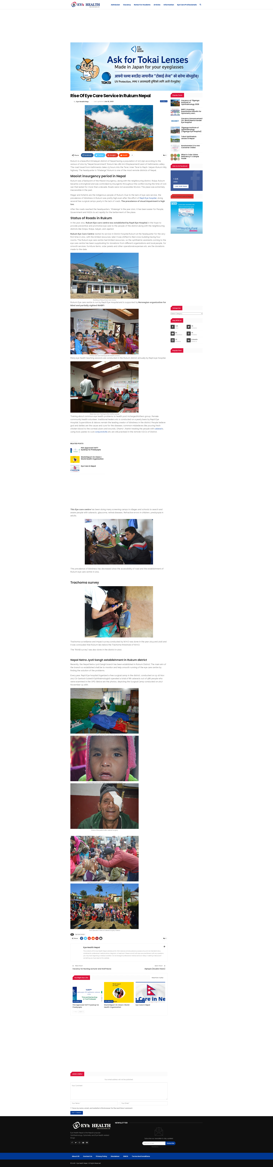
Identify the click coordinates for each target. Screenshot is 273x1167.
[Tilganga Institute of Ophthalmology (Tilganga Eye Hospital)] (175, 130)
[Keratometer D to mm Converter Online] (175, 148)
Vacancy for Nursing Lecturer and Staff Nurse (92, 969)
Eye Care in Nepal (88, 466)
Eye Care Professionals (187, 5)
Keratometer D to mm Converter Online (190, 147)
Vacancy (127, 5)
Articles (157, 5)
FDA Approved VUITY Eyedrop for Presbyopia (91, 449)
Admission (115, 5)
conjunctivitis (101, 432)
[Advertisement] (136, 26)
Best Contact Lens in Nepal (182, 196)
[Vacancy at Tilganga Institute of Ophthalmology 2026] (175, 103)
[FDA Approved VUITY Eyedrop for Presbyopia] (75, 450)
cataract (158, 428)
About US (75, 1156)
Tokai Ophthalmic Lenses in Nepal (189, 137)
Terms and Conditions (141, 1156)
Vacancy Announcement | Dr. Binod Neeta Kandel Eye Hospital (192, 120)
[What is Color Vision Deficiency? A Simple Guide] (175, 157)
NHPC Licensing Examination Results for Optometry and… (191, 111)
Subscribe (170, 1143)
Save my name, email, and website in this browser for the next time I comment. (102, 1108)
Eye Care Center (80, 934)
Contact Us (87, 1156)
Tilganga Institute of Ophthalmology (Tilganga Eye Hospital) (191, 129)
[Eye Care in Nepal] (75, 468)
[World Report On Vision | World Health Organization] (75, 459)
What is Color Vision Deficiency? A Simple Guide (190, 156)
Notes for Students (142, 5)
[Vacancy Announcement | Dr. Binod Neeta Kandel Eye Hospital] (175, 121)
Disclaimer (115, 1156)
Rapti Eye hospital (148, 198)
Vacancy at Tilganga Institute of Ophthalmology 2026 (190, 102)
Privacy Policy (101, 1156)
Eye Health (164, 101)
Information (169, 5)
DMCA (125, 1156)
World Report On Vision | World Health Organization (92, 458)
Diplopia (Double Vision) (155, 969)
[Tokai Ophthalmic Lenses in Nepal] (175, 139)
